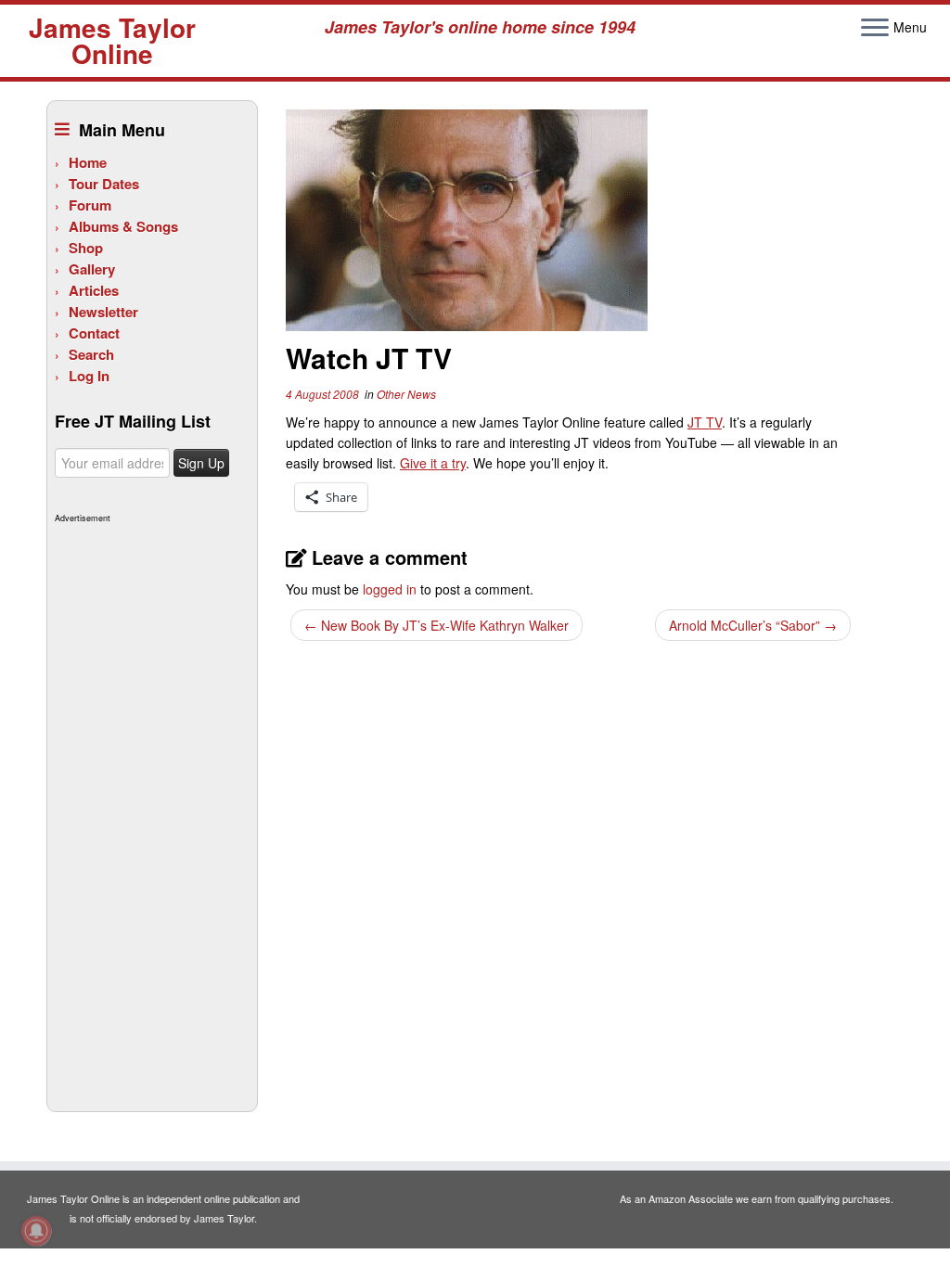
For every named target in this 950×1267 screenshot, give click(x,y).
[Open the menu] (875, 29)
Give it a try (433, 463)
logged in (390, 589)
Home (88, 162)
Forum (90, 205)
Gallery (92, 269)
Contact (94, 333)
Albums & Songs (123, 226)
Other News (406, 394)
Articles (94, 290)
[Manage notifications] (36, 1231)
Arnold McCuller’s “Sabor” (753, 625)
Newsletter (103, 311)
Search (91, 354)
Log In (89, 375)
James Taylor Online (112, 41)
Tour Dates (104, 183)
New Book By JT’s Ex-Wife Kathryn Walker (436, 625)
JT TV (704, 422)
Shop (86, 247)
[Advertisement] (150, 807)
